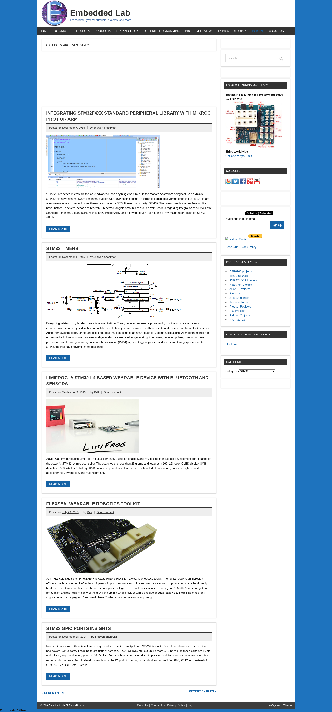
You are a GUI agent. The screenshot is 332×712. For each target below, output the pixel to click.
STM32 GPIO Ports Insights (78, 628)
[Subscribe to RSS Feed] (228, 183)
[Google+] (250, 183)
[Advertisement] (157, 80)
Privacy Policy (176, 705)
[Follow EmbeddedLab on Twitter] (235, 183)
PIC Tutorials (237, 319)
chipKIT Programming (162, 30)
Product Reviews (199, 30)
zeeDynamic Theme (279, 705)
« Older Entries (54, 693)
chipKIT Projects (239, 288)
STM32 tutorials (239, 297)
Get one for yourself (238, 156)
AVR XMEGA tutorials (243, 280)
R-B (96, 392)
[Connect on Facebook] (243, 183)
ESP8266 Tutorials (232, 30)
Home (44, 30)
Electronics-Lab (235, 344)
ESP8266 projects (240, 271)
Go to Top (143, 705)
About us (276, 30)
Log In (191, 705)
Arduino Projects (239, 315)
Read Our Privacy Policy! (241, 247)
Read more (58, 228)
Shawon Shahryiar (104, 127)
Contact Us (158, 705)
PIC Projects (237, 310)
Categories (232, 371)
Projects (82, 30)
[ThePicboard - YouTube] (257, 183)
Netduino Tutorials (240, 284)
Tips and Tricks (128, 30)
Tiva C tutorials (238, 275)
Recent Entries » (202, 691)
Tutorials (61, 30)
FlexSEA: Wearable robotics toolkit (93, 503)
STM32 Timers (62, 248)
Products (103, 30)
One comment (112, 392)
